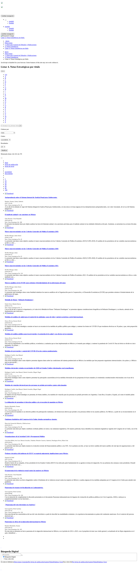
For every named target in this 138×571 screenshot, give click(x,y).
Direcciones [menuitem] (8, 43)
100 (6, 190)
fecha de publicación (11, 164)
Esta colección (9, 559)
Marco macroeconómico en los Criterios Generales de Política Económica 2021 (32, 266)
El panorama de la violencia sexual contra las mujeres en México (27, 470)
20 (5, 183)
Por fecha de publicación (36, 562)
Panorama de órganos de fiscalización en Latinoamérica (24, 487)
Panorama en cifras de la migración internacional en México (25, 522)
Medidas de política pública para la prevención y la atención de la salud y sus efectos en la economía (39, 334)
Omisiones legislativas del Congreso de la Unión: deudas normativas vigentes (31, 419)
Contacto (64, 545)
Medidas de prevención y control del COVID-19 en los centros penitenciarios (31, 351)
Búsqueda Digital (10, 557)
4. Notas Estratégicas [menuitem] (11, 46)
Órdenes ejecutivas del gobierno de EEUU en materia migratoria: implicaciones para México (36, 453)
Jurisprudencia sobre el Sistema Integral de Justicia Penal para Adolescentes (31, 197)
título (6, 163)
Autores (46, 562)
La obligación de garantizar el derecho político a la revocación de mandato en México (34, 402)
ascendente (8, 172)
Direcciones (8, 53)
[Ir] (22, 555)
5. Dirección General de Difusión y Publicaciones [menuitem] (20, 45)
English (11, 23)
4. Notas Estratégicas (11, 57)
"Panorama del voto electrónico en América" (20, 505)
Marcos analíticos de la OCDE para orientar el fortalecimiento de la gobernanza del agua (35, 283)
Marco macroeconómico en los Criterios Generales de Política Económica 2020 (32, 249)
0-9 (6, 75)
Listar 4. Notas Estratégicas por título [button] (13, 37)
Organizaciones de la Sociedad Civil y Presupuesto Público (25, 436)
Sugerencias (72, 545)
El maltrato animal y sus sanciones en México (20, 214)
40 (5, 184)
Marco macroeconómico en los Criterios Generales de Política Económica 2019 (32, 231)
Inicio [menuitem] (7, 41)
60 (5, 186)
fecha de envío (9, 166)
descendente (9, 174)
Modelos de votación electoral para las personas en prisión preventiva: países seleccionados (36, 385)
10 (5, 181)
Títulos (51, 562)
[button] (7, 26)
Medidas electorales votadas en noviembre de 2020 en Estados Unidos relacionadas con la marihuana (39, 368)
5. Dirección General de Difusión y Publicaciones (20, 55)
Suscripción (5, 12)
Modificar (4, 150)
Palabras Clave (58, 562)
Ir (20, 125)
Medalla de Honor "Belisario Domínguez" (19, 300)
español (11, 21)
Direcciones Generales (21, 562)
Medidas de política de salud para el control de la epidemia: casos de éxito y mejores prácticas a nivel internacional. (44, 317)
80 (5, 188)
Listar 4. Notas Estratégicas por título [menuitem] (16, 48)
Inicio (6, 52)
